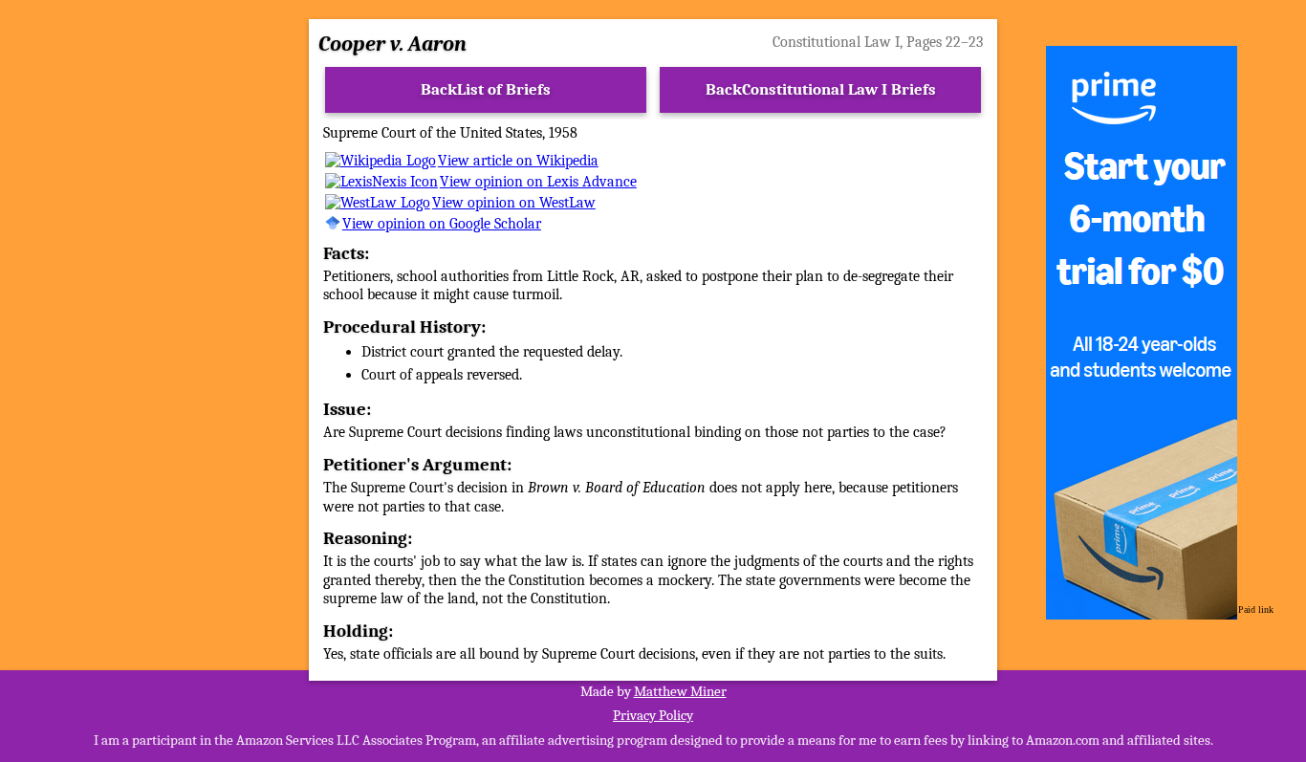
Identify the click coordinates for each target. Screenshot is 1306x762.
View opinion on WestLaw (514, 202)
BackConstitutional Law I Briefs (821, 89)
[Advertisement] (146, 333)
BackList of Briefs (486, 89)
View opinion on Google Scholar (441, 223)
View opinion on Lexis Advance (538, 181)
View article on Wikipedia (518, 160)
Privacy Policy (653, 715)
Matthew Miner (680, 691)
